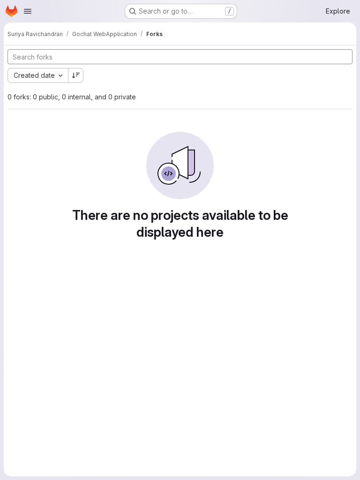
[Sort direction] (75, 75)
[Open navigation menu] (27, 11)
